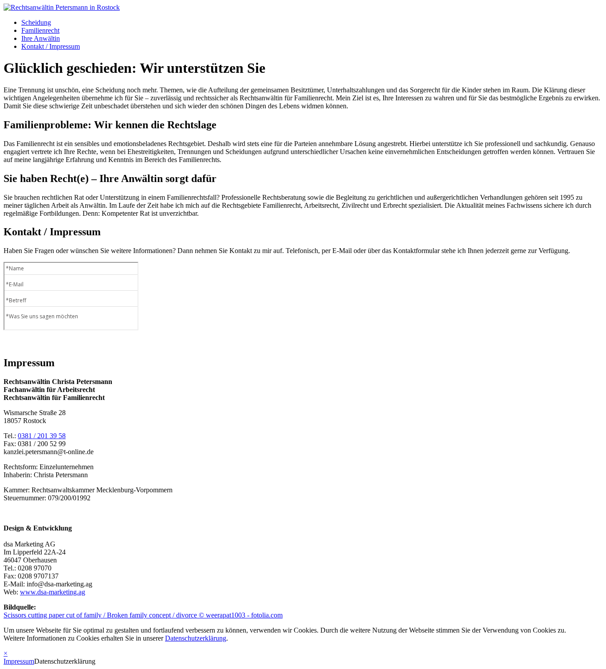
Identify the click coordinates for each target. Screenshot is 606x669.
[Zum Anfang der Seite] (62, 7)
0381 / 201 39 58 (42, 435)
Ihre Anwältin (40, 38)
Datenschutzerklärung (195, 638)
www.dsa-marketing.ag (52, 592)
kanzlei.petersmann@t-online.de (49, 451)
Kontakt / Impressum (50, 46)
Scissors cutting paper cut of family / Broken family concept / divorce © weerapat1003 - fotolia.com (143, 615)
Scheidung (36, 22)
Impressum (19, 661)
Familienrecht (40, 30)
